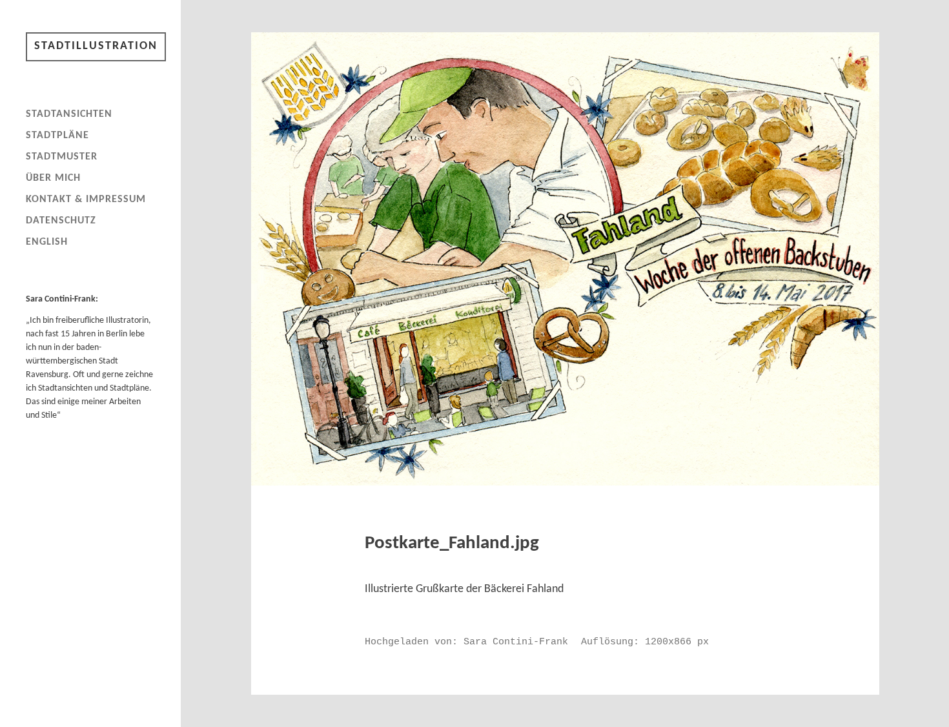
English (47, 242)
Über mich (53, 178)
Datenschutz (61, 221)
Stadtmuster (61, 157)
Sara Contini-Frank (516, 642)
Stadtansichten (69, 114)
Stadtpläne (57, 135)
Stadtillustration (96, 46)
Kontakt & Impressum (86, 199)
